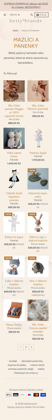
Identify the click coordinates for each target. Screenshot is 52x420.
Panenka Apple (38, 152)
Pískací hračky (14, 324)
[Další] (31, 347)
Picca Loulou (38, 243)
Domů (15, 31)
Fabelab (14, 159)
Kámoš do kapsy (14, 237)
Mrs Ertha (14, 119)
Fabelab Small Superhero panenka (14, 197)
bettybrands (30, 403)
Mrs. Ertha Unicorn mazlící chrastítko (38, 328)
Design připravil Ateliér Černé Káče (26, 407)
